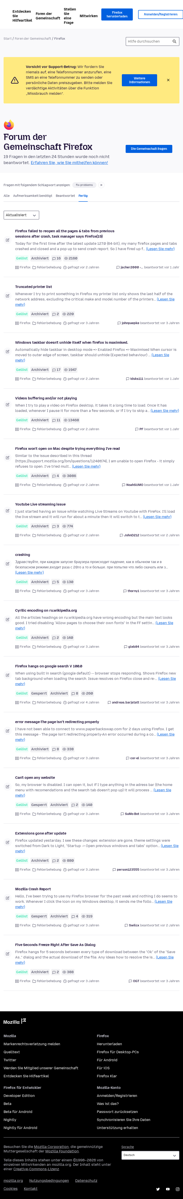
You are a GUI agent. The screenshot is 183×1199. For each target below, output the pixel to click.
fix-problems (84, 185)
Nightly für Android (20, 1128)
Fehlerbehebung (49, 267)
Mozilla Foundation (62, 1151)
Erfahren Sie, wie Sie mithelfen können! (69, 162)
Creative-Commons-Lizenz (36, 1169)
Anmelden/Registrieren (117, 1096)
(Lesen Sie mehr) (160, 249)
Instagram (177, 1189)
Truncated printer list (33, 287)
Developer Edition (19, 1096)
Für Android (107, 1060)
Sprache (127, 1147)
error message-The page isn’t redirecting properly (57, 722)
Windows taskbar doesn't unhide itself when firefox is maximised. (71, 342)
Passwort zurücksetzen (117, 1112)
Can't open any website (35, 777)
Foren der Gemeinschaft (48, 16)
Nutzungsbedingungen (49, 1180)
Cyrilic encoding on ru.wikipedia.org (46, 610)
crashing (22, 555)
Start (8, 39)
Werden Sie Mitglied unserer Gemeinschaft (41, 1068)
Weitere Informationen (139, 80)
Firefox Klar (107, 1076)
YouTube (168, 1189)
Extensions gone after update (40, 833)
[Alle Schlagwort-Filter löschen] (101, 185)
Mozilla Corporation (51, 1147)
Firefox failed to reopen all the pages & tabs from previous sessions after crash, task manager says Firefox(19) (64, 234)
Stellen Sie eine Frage (70, 16)
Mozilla (15, 1022)
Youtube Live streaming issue (40, 504)
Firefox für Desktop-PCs (118, 1052)
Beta (7, 1104)
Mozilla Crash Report (33, 889)
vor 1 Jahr (171, 267)
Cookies (11, 1189)
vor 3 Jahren (169, 323)
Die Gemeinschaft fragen (149, 149)
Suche (174, 41)
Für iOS (103, 1068)
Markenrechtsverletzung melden (32, 1044)
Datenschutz (86, 1180)
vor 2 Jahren (169, 535)
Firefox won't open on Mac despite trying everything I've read (67, 448)
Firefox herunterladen (117, 15)
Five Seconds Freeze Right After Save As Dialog (55, 945)
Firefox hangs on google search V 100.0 (48, 666)
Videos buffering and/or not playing (46, 398)
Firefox (25, 267)
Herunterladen (109, 1044)
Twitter (10, 1060)
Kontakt (30, 1189)
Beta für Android (18, 1112)
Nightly (10, 1120)
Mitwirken (89, 16)
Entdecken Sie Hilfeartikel (22, 16)
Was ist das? (108, 1104)
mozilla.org (13, 1180)
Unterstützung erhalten (117, 1128)
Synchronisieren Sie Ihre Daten (123, 1120)
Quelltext (12, 1052)
